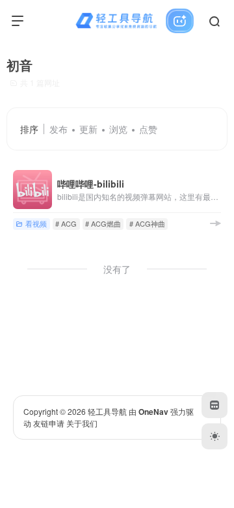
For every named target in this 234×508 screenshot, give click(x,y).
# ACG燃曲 (103, 223)
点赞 (148, 128)
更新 (88, 128)
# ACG (66, 223)
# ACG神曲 (147, 223)
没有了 (117, 268)
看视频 (36, 223)
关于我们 (82, 423)
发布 (58, 128)
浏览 (118, 128)
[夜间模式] (215, 436)
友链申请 (48, 423)
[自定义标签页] (215, 405)
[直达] (215, 223)
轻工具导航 (107, 411)
